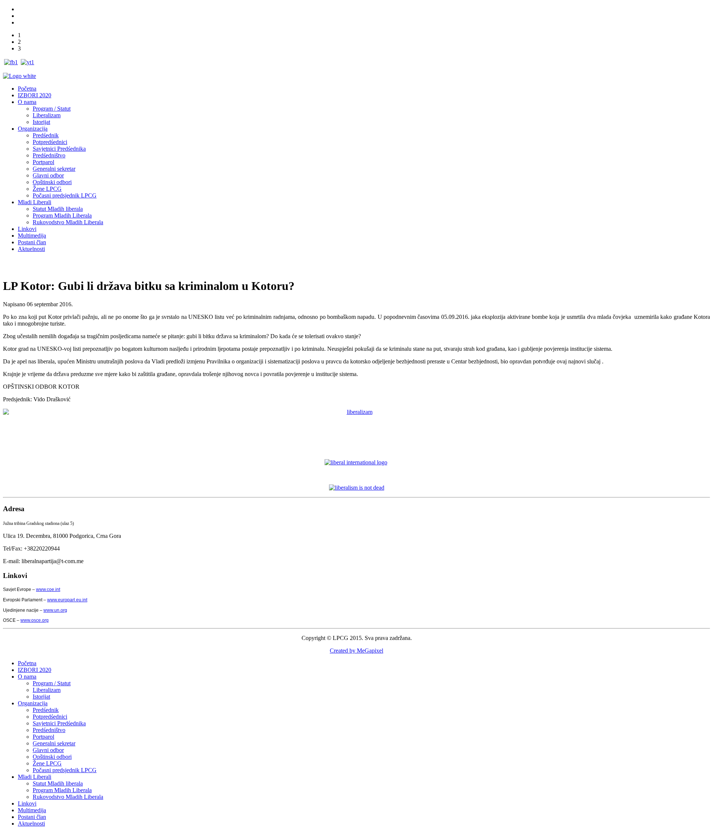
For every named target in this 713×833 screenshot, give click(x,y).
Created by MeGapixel (356, 650)
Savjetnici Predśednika (59, 149)
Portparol (43, 162)
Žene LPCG (47, 189)
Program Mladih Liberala (62, 215)
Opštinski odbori (52, 182)
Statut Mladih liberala (58, 209)
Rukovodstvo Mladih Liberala (68, 222)
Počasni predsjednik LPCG (65, 195)
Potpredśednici (50, 142)
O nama (27, 102)
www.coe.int (48, 589)
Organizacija (33, 128)
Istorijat (41, 122)
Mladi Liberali (34, 202)
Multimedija (32, 235)
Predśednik (46, 135)
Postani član (32, 242)
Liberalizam (47, 115)
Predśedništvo (49, 155)
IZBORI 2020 (34, 95)
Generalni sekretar (54, 169)
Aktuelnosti (31, 249)
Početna (27, 88)
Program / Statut (52, 108)
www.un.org (55, 610)
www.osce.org (34, 620)
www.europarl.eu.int (67, 599)
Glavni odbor (48, 175)
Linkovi (27, 229)
